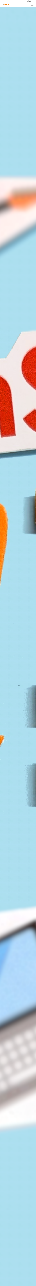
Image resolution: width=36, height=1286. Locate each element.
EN (30, 1)
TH (33, 1)
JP (27, 1)
